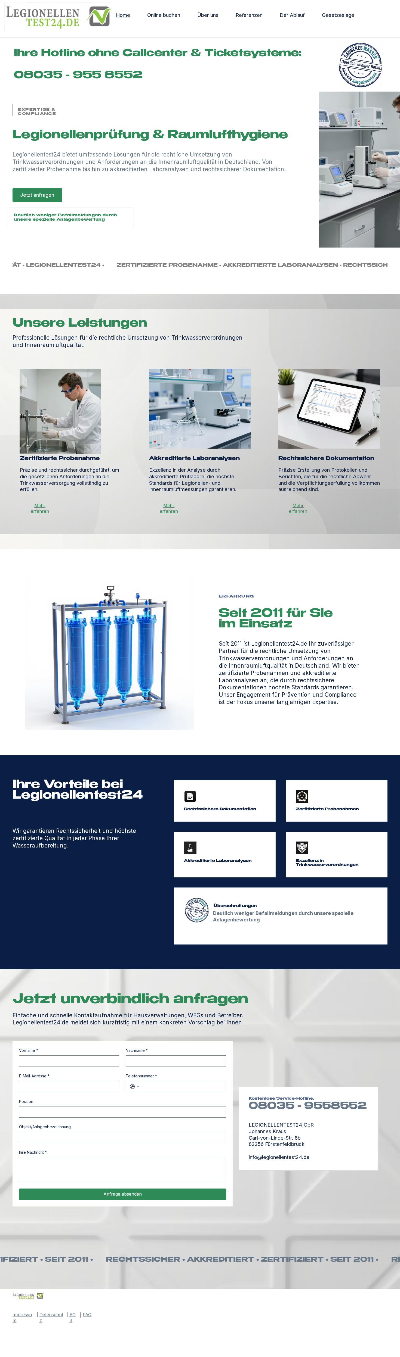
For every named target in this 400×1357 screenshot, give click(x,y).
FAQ (87, 1314)
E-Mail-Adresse (34, 1076)
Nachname (137, 1050)
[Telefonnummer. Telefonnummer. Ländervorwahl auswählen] (134, 1086)
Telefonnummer (141, 1076)
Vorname (28, 1050)
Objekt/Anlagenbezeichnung (45, 1126)
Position (26, 1101)
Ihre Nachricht (33, 1152)
